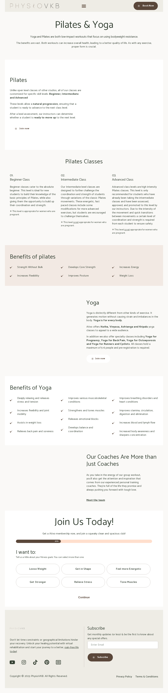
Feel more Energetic (128, 569)
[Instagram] (23, 662)
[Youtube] (12, 662)
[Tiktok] (35, 662)
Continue (84, 597)
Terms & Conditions (146, 677)
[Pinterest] (46, 662)
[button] (83, 5)
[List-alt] (58, 662)
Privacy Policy (124, 677)
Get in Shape (83, 569)
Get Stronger (38, 582)
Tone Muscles (128, 582)
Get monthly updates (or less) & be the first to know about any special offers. (120, 637)
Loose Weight (38, 569)
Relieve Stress (83, 582)
